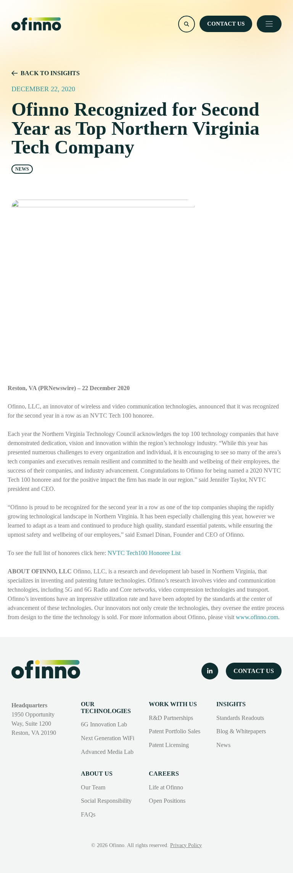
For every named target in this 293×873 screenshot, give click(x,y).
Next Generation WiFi (107, 738)
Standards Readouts (240, 718)
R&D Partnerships (171, 718)
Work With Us (173, 704)
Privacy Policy (186, 845)
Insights (231, 704)
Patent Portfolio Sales (174, 731)
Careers (164, 773)
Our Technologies (106, 707)
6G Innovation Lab (104, 724)
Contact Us (226, 24)
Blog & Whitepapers (241, 731)
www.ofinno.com (257, 617)
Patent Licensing (169, 745)
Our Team (93, 787)
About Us (97, 773)
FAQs (88, 814)
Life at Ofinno (166, 787)
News (223, 745)
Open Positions (167, 800)
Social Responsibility (106, 800)
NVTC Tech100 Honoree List (144, 553)
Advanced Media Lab (107, 752)
